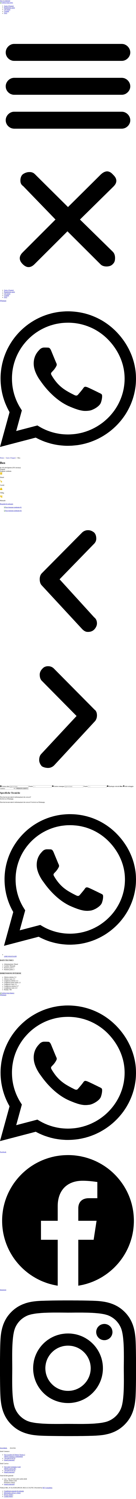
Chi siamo (7, 9)
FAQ (5, 13)
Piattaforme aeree (9, 8)
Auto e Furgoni (9, 6)
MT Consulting (47, 1488)
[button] (68, 152)
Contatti (6, 11)
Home (2, 458)
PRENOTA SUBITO (22, 788)
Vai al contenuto (5, 1)
